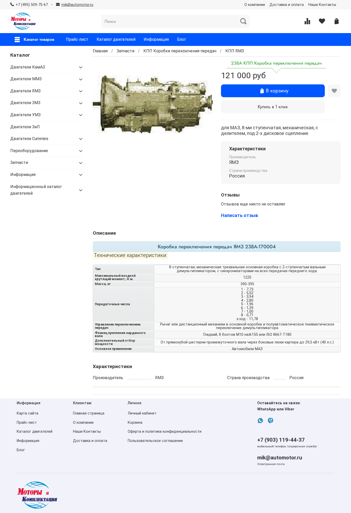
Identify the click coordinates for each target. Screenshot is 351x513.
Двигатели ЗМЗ (25, 102)
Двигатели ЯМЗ (25, 90)
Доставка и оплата (287, 5)
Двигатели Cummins (29, 138)
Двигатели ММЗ (26, 78)
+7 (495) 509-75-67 (32, 5)
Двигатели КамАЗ (27, 67)
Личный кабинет (142, 413)
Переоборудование (29, 150)
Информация (156, 39)
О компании (254, 5)
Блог (181, 39)
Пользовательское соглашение (155, 441)
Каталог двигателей (116, 39)
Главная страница (88, 413)
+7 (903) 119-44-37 (281, 440)
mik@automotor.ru (279, 458)
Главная (100, 50)
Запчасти (125, 50)
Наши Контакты (322, 5)
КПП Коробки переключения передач (179, 50)
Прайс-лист (77, 39)
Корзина (135, 422)
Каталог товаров (39, 39)
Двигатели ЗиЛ (25, 126)
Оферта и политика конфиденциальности (164, 431)
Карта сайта (27, 413)
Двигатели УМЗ (25, 114)
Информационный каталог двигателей (36, 190)
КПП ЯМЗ (234, 50)
